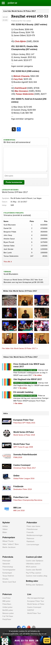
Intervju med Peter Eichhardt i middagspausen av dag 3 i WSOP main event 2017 (30, 372)
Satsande (6, 564)
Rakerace (30, 538)
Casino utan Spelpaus (34, 561)
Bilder (4, 532)
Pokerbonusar (32, 529)
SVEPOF (30, 610)
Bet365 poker (7, 610)
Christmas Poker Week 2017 (24, 468)
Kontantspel (7, 573)
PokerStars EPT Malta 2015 (24, 423)
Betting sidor (32, 581)
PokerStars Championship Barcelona (27, 500)
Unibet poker (7, 607)
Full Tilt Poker (7, 616)
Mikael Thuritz (7, 541)
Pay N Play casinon (33, 573)
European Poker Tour (23, 420)
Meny (3, 3)
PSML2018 (17, 457)
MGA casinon (31, 567)
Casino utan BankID (34, 570)
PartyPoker (6, 619)
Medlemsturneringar (34, 535)
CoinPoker (6, 598)
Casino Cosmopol (21, 465)
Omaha (5, 579)
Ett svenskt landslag (23, 392)
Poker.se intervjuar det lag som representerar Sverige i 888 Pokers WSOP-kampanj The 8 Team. (31, 398)
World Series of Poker (35, 604)
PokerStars (6, 604)
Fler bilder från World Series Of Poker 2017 (19, 348)
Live (29, 594)
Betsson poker (8, 613)
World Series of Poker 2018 (24, 435)
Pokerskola (7, 557)
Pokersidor (32, 523)
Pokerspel (6, 561)
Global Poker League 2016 (23, 478)
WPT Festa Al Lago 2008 (23, 447)
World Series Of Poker (23, 432)
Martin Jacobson (8, 547)
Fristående (18, 486)
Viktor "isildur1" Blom (10, 544)
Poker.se (11, 3)
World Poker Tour (21, 444)
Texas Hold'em (8, 576)
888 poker (6, 601)
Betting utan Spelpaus (34, 585)
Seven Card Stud (9, 582)
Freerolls (30, 532)
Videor (5, 529)
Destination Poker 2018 (22, 489)
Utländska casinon (33, 564)
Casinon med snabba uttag (36, 576)
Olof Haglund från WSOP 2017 (27, 380)
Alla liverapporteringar (35, 598)
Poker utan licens (33, 526)
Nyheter (6, 523)
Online (16, 476)
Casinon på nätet (34, 557)
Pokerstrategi (7, 567)
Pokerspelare (8, 537)
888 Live (17, 508)
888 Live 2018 (19, 510)
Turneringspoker (8, 570)
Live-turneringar (33, 544)
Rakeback (30, 541)
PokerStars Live (20, 497)
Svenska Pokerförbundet (25, 454)
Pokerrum (7, 594)
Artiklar (5, 526)
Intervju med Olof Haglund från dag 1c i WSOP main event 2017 (31, 385)
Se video (38, 375)
